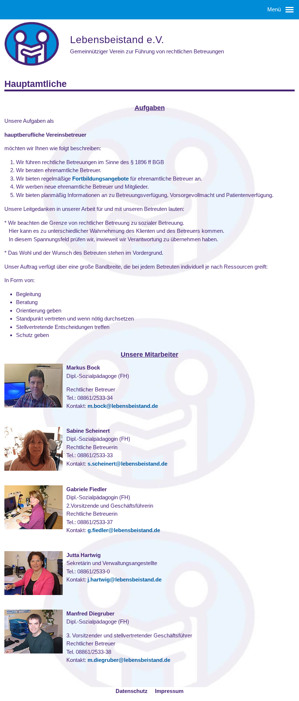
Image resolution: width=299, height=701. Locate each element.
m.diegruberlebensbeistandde (129, 660)
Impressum (169, 691)
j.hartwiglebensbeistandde (125, 579)
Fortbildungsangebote (100, 178)
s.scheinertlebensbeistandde (127, 464)
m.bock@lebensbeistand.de (123, 406)
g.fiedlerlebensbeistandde (124, 530)
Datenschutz (132, 691)
